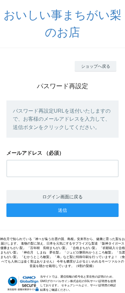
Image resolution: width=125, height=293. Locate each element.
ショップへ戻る (95, 66)
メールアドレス (24, 153)
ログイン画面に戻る (62, 196)
